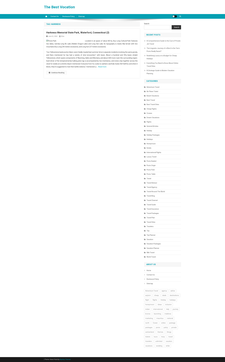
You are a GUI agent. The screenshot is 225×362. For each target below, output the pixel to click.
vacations (148, 346)
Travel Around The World (156, 191)
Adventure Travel (153, 87)
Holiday (149, 131)
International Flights (154, 152)
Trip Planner (151, 235)
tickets (147, 337)
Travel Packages (153, 213)
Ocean (155, 323)
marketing (149, 318)
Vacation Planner (153, 248)
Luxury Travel (151, 157)
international (158, 309)
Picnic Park (151, 170)
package (172, 323)
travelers (148, 341)
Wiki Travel (150, 252)
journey (175, 309)
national (170, 318)
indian (147, 309)
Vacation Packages (154, 244)
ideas (160, 304)
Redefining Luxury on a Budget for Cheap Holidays (162, 57)
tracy (163, 337)
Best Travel (151, 100)
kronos (147, 314)
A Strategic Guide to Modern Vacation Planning (160, 72)
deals (164, 295)
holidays (173, 300)
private (174, 327)
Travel (149, 178)
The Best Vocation (59, 7)
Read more (102, 67)
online (163, 323)
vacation (169, 341)
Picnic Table (151, 174)
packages (148, 327)
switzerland (149, 332)
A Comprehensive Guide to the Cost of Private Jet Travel (163, 42)
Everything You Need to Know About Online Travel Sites (162, 64)
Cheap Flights (152, 109)
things (169, 332)
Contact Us (55, 16)
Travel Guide (151, 205)
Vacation (150, 239)
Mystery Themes (65, 359)
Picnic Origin (151, 165)
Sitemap (81, 16)
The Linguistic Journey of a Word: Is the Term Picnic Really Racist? (163, 49)
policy (166, 327)
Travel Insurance (153, 209)
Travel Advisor (152, 183)
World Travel (151, 257)
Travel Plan (151, 218)
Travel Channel (152, 200)
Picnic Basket (151, 161)
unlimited (158, 341)
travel (170, 337)
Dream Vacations (153, 117)
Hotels (149, 148)
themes (160, 332)
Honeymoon (151, 144)
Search (146, 24)
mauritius (159, 318)
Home (149, 270)
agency (164, 291)
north (147, 323)
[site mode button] (174, 16)
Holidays (150, 139)
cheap (156, 295)
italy (167, 309)
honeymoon (149, 304)
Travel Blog (151, 196)
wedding (159, 346)
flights (155, 300)
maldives (168, 314)
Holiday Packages (153, 135)
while (168, 346)
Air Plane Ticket (152, 91)
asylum (148, 295)
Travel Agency (152, 187)
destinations (174, 295)
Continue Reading (57, 73)
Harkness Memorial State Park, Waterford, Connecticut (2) (77, 32)
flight (147, 300)
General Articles (152, 126)
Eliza (62, 36)
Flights (149, 122)
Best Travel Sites (153, 104)
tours (156, 337)
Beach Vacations (153, 96)
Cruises (149, 113)
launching (157, 314)
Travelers (150, 226)
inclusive (168, 304)
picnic (158, 327)
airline (173, 291)
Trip (148, 231)
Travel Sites (151, 222)
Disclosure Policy (68, 16)
